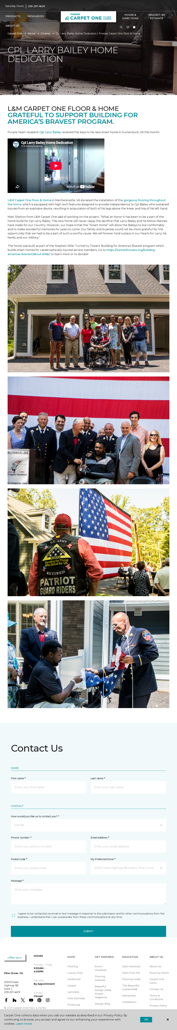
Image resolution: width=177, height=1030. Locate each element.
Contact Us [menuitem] (156, 989)
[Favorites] (127, 27)
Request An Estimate (156, 16)
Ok (146, 1019)
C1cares (45, 33)
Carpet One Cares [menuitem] (157, 981)
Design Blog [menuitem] (102, 1003)
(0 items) (134, 27)
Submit (88, 931)
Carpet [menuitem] (71, 985)
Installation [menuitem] (129, 1002)
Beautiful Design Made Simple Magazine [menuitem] (103, 992)
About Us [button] (12, 25)
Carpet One (15, 33)
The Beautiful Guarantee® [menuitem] (130, 987)
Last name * (98, 778)
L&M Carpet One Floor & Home (29, 200)
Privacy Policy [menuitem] (158, 1005)
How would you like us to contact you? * (35, 816)
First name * (18, 778)
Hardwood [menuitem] (73, 979)
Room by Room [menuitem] (159, 972)
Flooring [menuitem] (72, 966)
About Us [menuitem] (155, 966)
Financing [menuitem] (73, 1004)
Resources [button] (36, 16)
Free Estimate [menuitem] (76, 998)
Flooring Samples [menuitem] (100, 978)
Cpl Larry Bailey (50, 132)
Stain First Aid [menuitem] (131, 972)
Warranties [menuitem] (129, 995)
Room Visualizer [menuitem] (101, 968)
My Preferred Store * (103, 859)
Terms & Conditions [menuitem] (156, 997)
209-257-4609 (36, 6)
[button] (121, 27)
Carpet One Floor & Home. (29, 1007)
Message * (17, 881)
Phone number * (21, 837)
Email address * (100, 837)
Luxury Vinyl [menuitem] (75, 972)
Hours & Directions (130, 16)
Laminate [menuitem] (73, 992)
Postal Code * (19, 859)
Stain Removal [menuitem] (131, 966)
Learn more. (24, 1023)
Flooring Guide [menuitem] (131, 979)
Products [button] (13, 16)
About (31, 33)
